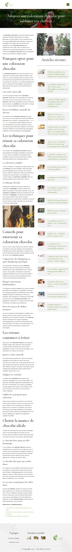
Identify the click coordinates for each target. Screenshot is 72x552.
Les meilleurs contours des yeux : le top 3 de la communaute (57, 190)
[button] (67, 4)
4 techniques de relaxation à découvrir (17, 516)
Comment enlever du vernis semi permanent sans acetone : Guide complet (58, 258)
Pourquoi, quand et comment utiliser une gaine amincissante (57, 307)
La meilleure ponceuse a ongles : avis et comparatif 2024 (57, 223)
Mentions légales (13, 538)
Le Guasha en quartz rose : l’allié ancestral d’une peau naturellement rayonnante (57, 156)
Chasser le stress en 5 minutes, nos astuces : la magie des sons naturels (56, 116)
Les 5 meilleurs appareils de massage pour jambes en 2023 (57, 271)
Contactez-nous (14, 542)
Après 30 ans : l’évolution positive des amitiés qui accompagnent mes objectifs (58, 144)
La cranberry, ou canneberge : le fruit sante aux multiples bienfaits (57, 246)
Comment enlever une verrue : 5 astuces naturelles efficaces (57, 284)
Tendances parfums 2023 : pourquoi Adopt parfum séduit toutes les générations (58, 74)
